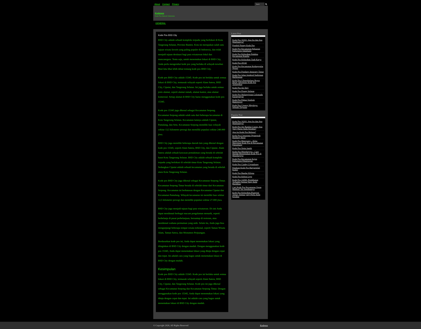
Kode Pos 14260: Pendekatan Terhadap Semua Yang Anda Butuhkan (245, 182)
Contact (166, 4)
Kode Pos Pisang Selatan (243, 91)
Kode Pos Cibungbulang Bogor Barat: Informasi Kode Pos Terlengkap (246, 82)
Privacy (175, 4)
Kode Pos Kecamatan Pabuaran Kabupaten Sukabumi (246, 50)
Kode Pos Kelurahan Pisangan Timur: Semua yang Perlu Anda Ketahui (246, 194)
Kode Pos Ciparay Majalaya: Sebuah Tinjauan (245, 106)
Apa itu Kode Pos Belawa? (244, 132)
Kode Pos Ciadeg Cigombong (245, 164)
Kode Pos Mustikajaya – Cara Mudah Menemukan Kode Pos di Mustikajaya (246, 153)
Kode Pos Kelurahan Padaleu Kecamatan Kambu (245, 55)
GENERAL (160, 23)
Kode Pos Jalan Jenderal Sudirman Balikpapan (247, 76)
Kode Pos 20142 (239, 63)
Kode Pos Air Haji (240, 88)
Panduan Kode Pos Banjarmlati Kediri (246, 169)
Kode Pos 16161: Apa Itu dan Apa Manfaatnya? (247, 41)
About (157, 4)
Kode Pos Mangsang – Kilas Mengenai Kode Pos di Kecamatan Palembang (247, 143)
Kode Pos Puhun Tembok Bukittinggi (243, 101)
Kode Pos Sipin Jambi (242, 148)
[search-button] (266, 4)
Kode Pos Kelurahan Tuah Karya (246, 59)
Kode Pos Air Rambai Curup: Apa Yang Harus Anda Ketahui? (247, 128)
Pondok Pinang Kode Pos (243, 45)
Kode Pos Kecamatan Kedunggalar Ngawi (247, 67)
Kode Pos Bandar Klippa (243, 173)
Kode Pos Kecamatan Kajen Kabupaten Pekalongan (244, 160)
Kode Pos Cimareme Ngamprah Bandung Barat (246, 136)
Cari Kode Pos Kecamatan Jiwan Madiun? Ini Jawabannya (246, 188)
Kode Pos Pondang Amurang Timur (248, 71)
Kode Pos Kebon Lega (242, 176)
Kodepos (159, 13)
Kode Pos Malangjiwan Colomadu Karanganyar (247, 95)
